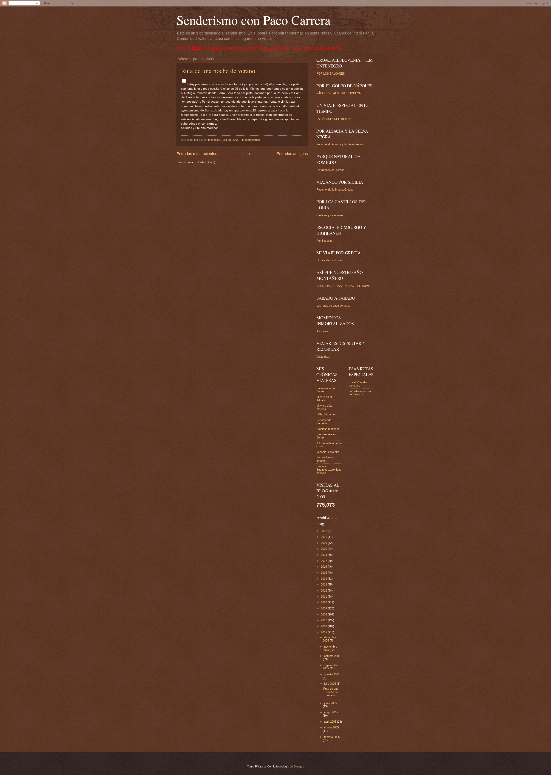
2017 (324, 560)
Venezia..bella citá (327, 452)
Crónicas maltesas (328, 429)
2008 (324, 614)
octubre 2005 (332, 656)
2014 (324, 578)
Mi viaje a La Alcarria (324, 407)
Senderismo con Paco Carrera (253, 19)
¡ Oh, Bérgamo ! (326, 414)
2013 (324, 584)
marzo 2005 (331, 727)
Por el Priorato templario (358, 384)
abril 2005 (330, 721)
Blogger (298, 766)
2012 (324, 590)
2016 (324, 566)
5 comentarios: (252, 139)
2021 (324, 537)
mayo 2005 (331, 712)
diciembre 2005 (329, 639)
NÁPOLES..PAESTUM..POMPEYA (338, 93)
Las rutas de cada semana (333, 305)
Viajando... (323, 356)
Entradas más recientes (196, 154)
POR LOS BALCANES (330, 73)
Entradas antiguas (292, 154)
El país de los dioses (329, 260)
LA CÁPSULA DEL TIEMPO (333, 119)
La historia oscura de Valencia (360, 393)
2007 (324, 620)
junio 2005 (330, 703)
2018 (324, 554)
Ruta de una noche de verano (218, 70)
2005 (324, 632)
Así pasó (322, 331)
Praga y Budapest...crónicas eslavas (328, 469)
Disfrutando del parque (330, 170)
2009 (324, 608)
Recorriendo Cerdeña (323, 421)
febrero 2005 (332, 737)
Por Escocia (324, 240)
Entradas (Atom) (205, 162)
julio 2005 (330, 683)
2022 (324, 530)
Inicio (246, 154)
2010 (324, 602)
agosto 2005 (331, 674)
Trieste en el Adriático (324, 398)
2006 (324, 626)
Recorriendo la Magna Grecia (334, 189)
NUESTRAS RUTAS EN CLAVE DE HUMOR (344, 286)
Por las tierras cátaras (325, 459)
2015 (324, 572)
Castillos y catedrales (329, 215)
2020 (324, 543)
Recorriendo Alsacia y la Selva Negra (339, 144)
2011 (324, 596)
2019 (324, 548)
